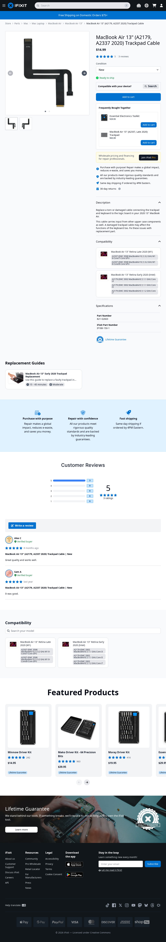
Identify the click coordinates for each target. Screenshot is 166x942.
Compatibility (104, 241)
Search (152, 86)
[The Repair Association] (159, 905)
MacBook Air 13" (74, 23)
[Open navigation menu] (4, 5)
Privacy (49, 863)
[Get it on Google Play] (74, 875)
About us (10, 858)
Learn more (21, 829)
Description (103, 202)
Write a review (24, 525)
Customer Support (10, 865)
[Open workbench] (139, 5)
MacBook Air (54, 23)
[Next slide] (87, 782)
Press (28, 882)
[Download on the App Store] (74, 864)
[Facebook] (114, 905)
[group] (10, 73)
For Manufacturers (33, 876)
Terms (48, 869)
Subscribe (152, 863)
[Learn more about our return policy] (119, 188)
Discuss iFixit (12, 872)
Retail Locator (32, 869)
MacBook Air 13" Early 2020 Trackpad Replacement (46, 375)
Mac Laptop (38, 23)
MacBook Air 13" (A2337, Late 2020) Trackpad (129, 133)
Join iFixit (148, 157)
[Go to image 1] (45, 111)
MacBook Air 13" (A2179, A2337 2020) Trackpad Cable (115, 23)
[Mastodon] (140, 905)
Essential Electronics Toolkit (124, 116)
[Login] (161, 5)
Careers (9, 877)
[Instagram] (127, 905)
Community (31, 858)
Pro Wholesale (33, 863)
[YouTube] (133, 905)
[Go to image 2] (49, 111)
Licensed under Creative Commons (92, 932)
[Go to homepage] (19, 5)
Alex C (17, 538)
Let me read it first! (111, 870)
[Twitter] (120, 905)
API (7, 882)
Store (8, 23)
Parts (17, 23)
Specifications (104, 306)
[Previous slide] (79, 782)
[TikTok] (107, 905)
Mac (26, 23)
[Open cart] (154, 5)
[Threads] (152, 905)
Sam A (17, 571)
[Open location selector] (146, 5)
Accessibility (52, 858)
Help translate (13, 905)
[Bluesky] (146, 905)
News (28, 887)
